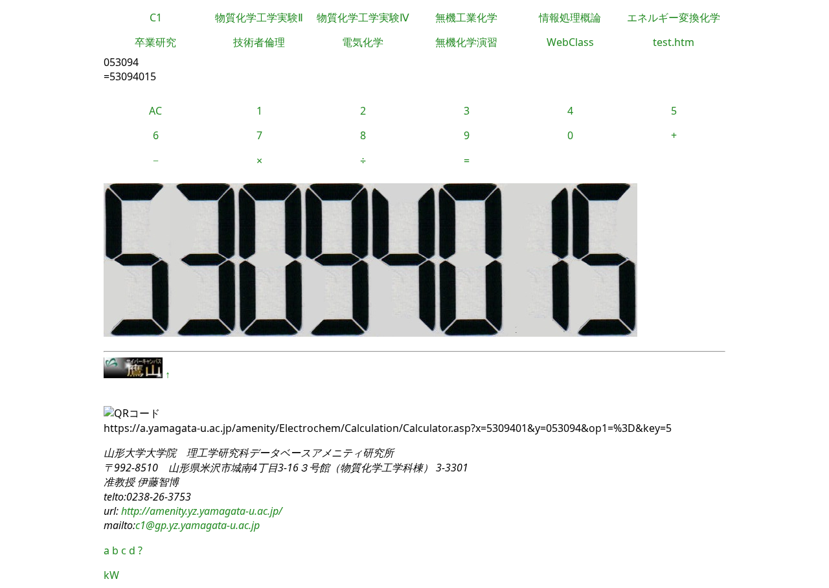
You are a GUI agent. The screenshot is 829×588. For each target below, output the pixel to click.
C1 (156, 17)
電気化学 (362, 42)
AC (155, 111)
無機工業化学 (466, 17)
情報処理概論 (570, 17)
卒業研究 (155, 42)
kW (111, 575)
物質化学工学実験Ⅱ (259, 17)
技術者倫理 (259, 42)
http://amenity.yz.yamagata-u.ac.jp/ (200, 511)
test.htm (673, 42)
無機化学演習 (466, 42)
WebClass (570, 42)
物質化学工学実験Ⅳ (363, 17)
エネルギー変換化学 (673, 17)
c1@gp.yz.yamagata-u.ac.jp (197, 525)
